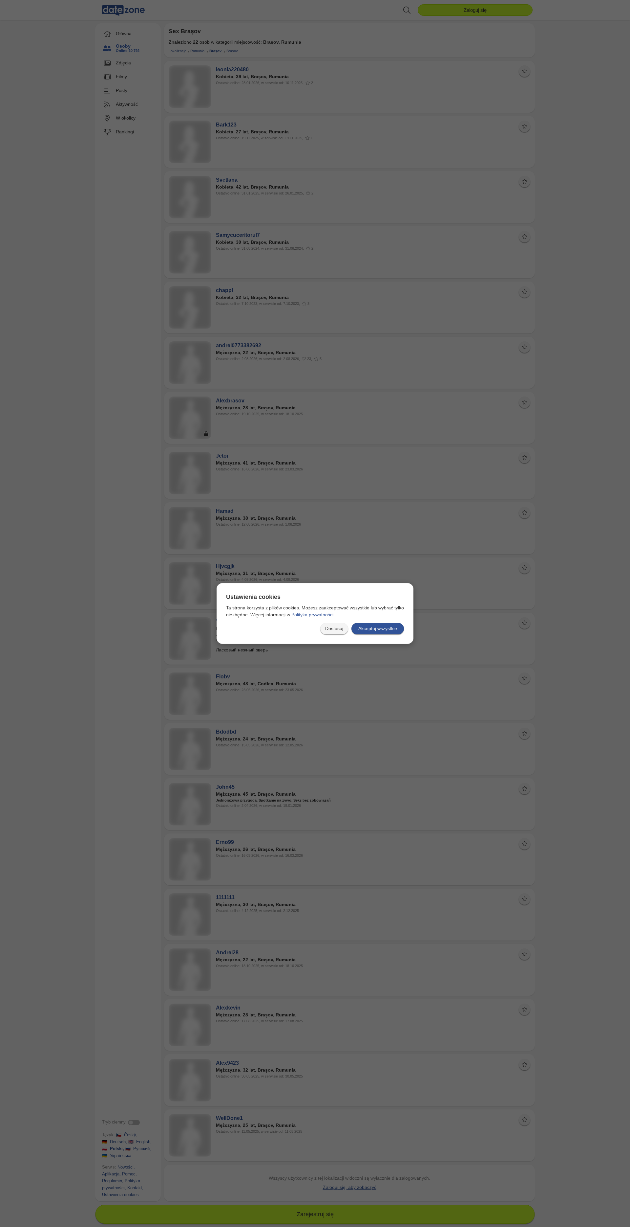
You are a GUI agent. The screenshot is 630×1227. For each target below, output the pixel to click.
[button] (334, 628)
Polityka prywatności (312, 614)
